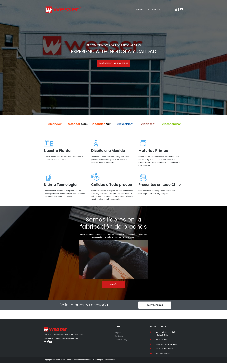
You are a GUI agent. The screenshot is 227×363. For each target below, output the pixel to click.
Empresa (118, 332)
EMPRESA (139, 9)
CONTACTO (154, 9)
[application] (113, 259)
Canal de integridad (123, 339)
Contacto (119, 336)
